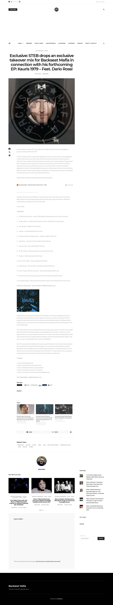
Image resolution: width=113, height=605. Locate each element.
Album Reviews (51, 43)
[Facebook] (9, 1)
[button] (103, 43)
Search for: (83, 535)
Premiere (29, 43)
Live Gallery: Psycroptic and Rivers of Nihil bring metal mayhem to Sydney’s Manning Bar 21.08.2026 (20, 65)
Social (82, 524)
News (20, 43)
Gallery (25, 496)
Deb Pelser (14, 507)
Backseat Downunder (16, 496)
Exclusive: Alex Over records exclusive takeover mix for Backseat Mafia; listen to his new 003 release (25, 418)
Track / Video (38, 43)
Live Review (62, 43)
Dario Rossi (21, 445)
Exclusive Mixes (40, 50)
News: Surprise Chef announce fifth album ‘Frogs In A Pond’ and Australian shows (57, 65)
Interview (71, 43)
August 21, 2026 (45, 504)
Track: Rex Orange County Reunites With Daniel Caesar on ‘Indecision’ (95, 477)
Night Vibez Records (53, 445)
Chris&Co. (60, 598)
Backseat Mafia (20, 192)
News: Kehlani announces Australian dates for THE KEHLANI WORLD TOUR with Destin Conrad (94, 65)
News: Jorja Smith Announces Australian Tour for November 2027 (76, 64)
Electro (28, 445)
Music (46, 50)
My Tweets (83, 517)
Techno (25, 446)
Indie (40, 445)
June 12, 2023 (38, 73)
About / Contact (100, 1)
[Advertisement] (56, 28)
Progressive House (66, 445)
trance (31, 446)
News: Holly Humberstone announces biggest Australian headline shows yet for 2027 (38, 65)
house (34, 445)
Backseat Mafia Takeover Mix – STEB (30, 192)
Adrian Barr (45, 73)
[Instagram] (19, 1)
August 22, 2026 (22, 507)
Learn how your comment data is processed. (48, 561)
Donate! (80, 43)
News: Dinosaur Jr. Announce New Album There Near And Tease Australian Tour (94, 484)
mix (44, 445)
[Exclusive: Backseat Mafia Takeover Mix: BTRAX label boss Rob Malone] (63, 409)
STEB (20, 446)
